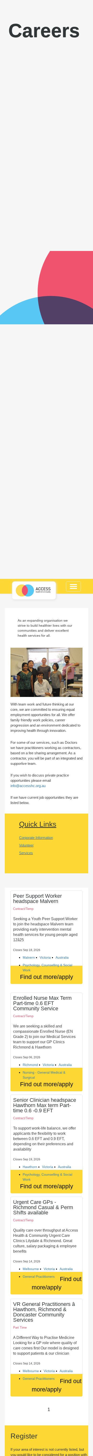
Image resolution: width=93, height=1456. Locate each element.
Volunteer (26, 845)
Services (26, 853)
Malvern (29, 957)
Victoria (45, 957)
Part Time (20, 1327)
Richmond (30, 1065)
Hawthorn (30, 1167)
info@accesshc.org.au (28, 786)
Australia (62, 957)
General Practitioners (39, 1276)
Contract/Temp (23, 909)
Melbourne (31, 1269)
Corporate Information (36, 838)
